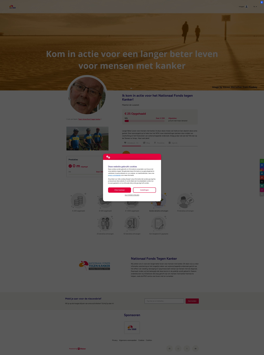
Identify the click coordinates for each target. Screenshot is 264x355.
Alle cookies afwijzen (132, 195)
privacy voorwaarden (114, 175)
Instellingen (144, 190)
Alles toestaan (119, 190)
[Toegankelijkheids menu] (261, 2)
